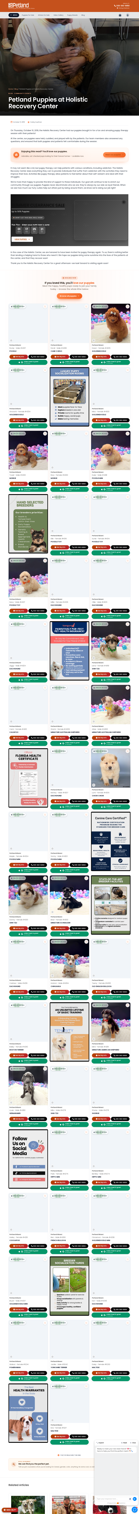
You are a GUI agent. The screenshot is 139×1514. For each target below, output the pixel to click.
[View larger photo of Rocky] (45, 306)
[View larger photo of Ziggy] (45, 624)
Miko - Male (58, 1110)
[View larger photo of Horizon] (86, 942)
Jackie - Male (59, 1364)
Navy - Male (17, 602)
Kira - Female (59, 1428)
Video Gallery (58, 15)
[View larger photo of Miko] (86, 1069)
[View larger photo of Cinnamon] (128, 1196)
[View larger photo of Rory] (86, 434)
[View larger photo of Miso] (128, 370)
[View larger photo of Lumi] (128, 751)
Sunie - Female (101, 538)
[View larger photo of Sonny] (86, 815)
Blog (83, 15)
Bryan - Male (17, 1301)
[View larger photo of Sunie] (128, 497)
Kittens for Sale (44, 15)
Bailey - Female (18, 1047)
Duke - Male (99, 475)
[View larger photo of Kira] (86, 1386)
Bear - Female (59, 919)
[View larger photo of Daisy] (128, 1323)
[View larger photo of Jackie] (86, 1323)
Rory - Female (59, 475)
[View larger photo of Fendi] (86, 306)
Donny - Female (18, 919)
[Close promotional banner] (124, 202)
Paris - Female (59, 1174)
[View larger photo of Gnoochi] (45, 370)
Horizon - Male (60, 983)
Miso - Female (100, 411)
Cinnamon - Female (103, 1237)
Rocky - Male (17, 348)
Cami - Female (18, 729)
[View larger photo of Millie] (86, 561)
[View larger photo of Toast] (45, 434)
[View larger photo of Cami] (45, 688)
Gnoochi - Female (19, 411)
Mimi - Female (100, 1047)
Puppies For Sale (28, 15)
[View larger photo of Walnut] (45, 1323)
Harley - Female (18, 1237)
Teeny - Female (101, 983)
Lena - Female (100, 665)
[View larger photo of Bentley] (128, 1132)
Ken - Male (99, 1301)
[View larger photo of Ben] (86, 1196)
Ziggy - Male (17, 665)
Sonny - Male (59, 856)
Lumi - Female (100, 792)
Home (10, 89)
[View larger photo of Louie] (45, 1069)
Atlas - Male (100, 729)
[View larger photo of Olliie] (128, 561)
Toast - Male (17, 475)
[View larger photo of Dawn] (128, 306)
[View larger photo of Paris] (86, 1132)
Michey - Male (59, 792)
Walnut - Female (18, 1364)
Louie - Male (17, 1110)
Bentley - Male (101, 1174)
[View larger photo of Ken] (128, 1259)
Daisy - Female (101, 1364)
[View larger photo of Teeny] (128, 942)
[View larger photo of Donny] (45, 878)
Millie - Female (59, 602)
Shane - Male (100, 1110)
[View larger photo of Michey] (86, 751)
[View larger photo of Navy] (45, 561)
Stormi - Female (60, 729)
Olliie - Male (99, 602)
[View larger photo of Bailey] (45, 1005)
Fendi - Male (59, 348)
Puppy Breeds (72, 15)
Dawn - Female (101, 348)
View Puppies (21, 239)
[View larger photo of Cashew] (45, 942)
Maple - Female (18, 856)
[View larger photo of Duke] (128, 434)
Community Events (22, 93)
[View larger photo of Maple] (45, 815)
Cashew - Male (18, 983)
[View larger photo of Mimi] (128, 1005)
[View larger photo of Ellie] (86, 497)
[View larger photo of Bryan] (45, 1259)
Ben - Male (58, 1237)
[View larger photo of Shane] (128, 1069)
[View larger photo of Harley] (45, 1196)
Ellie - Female (59, 538)
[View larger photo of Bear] (86, 878)
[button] (17, 306)
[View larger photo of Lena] (128, 624)
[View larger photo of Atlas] (128, 688)
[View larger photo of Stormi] (86, 688)
